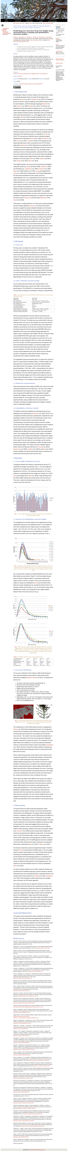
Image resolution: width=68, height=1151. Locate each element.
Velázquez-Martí (31, 677)
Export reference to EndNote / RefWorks (60, 59)
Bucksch (42, 158)
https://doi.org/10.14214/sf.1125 (21, 41)
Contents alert (59, 51)
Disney (40, 447)
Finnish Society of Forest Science (37, 1149)
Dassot (22, 99)
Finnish (21, 850)
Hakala (37, 876)
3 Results (4, 30)
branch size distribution (41, 73)
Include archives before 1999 (60, 35)
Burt (44, 449)
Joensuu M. (35, 37)
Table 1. (15, 295)
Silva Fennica (16, 23)
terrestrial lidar (24, 73)
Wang (28, 166)
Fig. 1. (16, 514)
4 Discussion (5, 31)
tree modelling (32, 73)
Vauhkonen (44, 166)
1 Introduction (6, 28)
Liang (28, 140)
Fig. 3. (16, 647)
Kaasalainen (49, 745)
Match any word (61, 28)
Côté (31, 158)
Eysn (45, 134)
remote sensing (17, 73)
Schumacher (27, 197)
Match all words (61, 30)
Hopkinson (28, 169)
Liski (21, 117)
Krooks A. (15, 37)
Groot (36, 583)
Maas (15, 171)
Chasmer (41, 169)
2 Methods (4, 29)
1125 (31, 23)
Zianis (15, 200)
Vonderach (34, 99)
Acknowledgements (7, 33)
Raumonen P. (42, 37)
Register (58, 38)
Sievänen (19, 831)
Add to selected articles (48, 23)
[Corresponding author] (35, 26)
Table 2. (16, 656)
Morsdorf (44, 104)
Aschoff (32, 138)
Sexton (19, 106)
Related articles (59, 63)
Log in (57, 44)
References (5, 34)
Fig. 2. (15, 566)
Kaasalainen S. (22, 37)
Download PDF (38, 84)
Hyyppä (30, 106)
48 (22, 23)
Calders (30, 449)
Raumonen (31, 205)
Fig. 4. (16, 720)
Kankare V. (29, 37)
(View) (20, 76)
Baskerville (43, 197)
